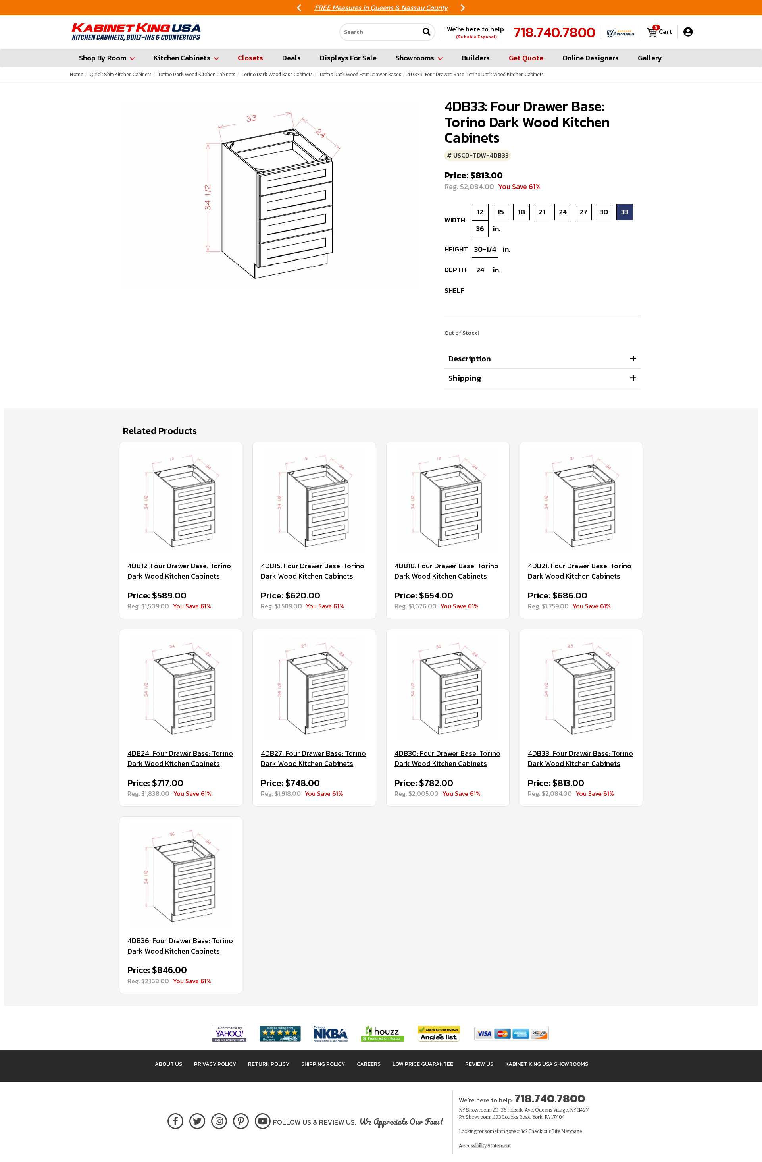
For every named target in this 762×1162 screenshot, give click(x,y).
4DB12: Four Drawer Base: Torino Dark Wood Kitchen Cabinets (179, 571)
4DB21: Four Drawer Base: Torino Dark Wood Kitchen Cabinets (579, 571)
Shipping (464, 378)
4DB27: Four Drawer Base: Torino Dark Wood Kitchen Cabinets (313, 758)
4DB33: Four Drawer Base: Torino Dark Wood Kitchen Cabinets (580, 758)
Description (469, 359)
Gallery (650, 57)
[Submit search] (427, 32)
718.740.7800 (554, 32)
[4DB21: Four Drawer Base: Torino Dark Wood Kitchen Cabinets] (581, 501)
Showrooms (415, 57)
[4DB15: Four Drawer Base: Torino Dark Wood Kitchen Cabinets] (314, 501)
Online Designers (590, 57)
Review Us (479, 1064)
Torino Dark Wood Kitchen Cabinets (196, 74)
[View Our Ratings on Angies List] (439, 1033)
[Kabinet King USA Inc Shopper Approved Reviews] (621, 32)
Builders (476, 57)
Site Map (561, 1131)
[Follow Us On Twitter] (197, 1119)
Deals (291, 57)
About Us (168, 1064)
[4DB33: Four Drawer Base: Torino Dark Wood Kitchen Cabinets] (581, 688)
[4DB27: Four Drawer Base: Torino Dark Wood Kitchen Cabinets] (314, 688)
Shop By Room (102, 57)
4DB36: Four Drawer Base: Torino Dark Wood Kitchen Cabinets (180, 946)
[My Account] (688, 32)
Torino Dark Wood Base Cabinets (277, 74)
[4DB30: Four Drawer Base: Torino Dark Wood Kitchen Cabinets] (447, 688)
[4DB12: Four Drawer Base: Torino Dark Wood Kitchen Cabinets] (180, 501)
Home (76, 74)
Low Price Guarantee (423, 1064)
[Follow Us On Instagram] (219, 1119)
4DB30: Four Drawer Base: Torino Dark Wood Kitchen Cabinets (447, 758)
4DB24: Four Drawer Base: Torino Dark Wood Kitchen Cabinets (180, 758)
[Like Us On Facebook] (175, 1119)
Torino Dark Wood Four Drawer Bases (360, 74)
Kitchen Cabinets (182, 57)
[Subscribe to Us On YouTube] (263, 1119)
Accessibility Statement (485, 1145)
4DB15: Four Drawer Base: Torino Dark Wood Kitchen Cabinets (312, 571)
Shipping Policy (323, 1064)
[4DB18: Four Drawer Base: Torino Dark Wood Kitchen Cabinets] (447, 501)
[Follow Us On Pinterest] (241, 1119)
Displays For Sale (348, 57)
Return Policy (268, 1064)
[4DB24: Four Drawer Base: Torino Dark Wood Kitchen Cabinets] (180, 688)
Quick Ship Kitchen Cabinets (121, 74)
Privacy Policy (215, 1064)
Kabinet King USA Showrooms (546, 1064)
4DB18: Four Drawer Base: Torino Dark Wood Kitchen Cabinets (446, 571)
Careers (369, 1064)
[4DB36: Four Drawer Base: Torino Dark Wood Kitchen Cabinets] (180, 876)
